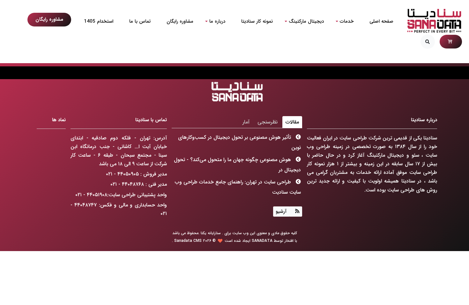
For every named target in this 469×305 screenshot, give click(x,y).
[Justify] (295, 211)
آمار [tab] (245, 122)
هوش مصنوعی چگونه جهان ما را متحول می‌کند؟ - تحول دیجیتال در (237, 165)
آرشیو (281, 211)
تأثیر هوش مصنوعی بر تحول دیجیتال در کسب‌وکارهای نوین (239, 142)
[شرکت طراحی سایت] (434, 20)
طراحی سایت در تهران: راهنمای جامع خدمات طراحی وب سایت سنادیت (238, 187)
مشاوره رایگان (49, 19)
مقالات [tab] (292, 122)
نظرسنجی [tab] (267, 122)
